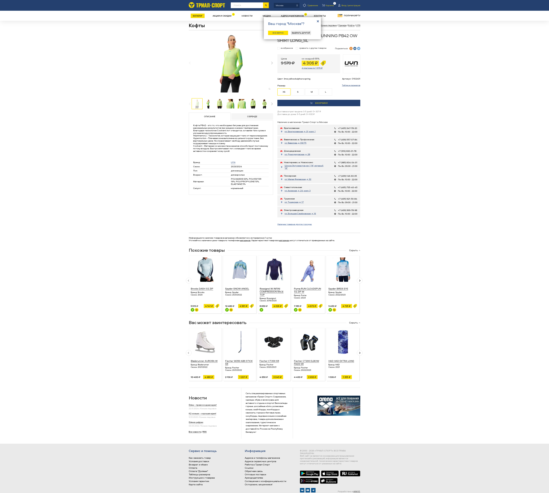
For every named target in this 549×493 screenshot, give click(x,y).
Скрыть (353, 250)
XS (284, 91)
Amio (356, 491)
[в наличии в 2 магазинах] (296, 310)
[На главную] (207, 5)
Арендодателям (254, 477)
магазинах (284, 240)
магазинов (245, 240)
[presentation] (191, 63)
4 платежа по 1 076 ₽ (312, 67)
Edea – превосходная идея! (203, 404)
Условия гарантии (199, 481)
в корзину (321, 102)
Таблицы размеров (199, 474)
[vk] (354, 48)
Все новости (195, 431)
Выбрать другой (301, 32)
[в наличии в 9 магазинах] (227, 310)
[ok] (351, 48)
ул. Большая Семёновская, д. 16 (300, 213)
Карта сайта (196, 484)
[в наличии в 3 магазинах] (192, 310)
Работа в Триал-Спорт (257, 464)
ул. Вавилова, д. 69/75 (295, 143)
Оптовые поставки (255, 474)
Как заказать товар (200, 458)
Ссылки (249, 468)
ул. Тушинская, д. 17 (294, 202)
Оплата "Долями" (198, 471)
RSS (205, 431)
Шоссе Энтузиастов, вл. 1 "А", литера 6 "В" (304, 167)
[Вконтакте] (302, 490)
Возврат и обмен (198, 464)
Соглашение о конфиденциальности (265, 481)
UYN (233, 162)
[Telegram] (313, 490)
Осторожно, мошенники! (258, 484)
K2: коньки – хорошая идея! (202, 413)
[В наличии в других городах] (261, 310)
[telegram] (358, 48)
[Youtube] (308, 490)
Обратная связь (254, 471)
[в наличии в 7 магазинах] (330, 310)
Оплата (193, 468)
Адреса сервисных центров (260, 461)
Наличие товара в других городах (294, 224)
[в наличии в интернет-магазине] (196, 310)
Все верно (278, 32)
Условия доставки (199, 461)
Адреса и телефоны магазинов (262, 458)
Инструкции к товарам (202, 477)
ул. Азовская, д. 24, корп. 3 (298, 190)
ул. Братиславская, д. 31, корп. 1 (300, 131)
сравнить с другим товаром (312, 48)
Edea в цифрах (196, 422)
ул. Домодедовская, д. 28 (297, 154)
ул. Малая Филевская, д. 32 (298, 179)
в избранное (287, 48)
